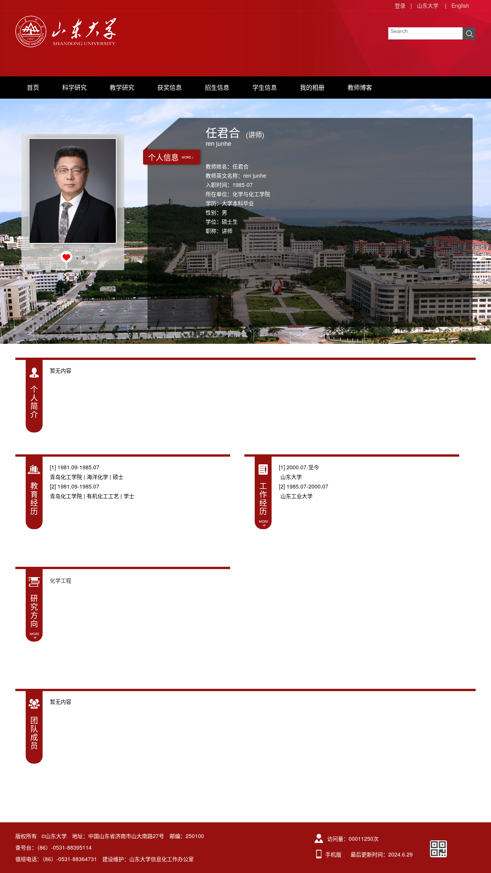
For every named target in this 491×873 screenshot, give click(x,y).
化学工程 (60, 580)
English (460, 5)
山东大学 (427, 5)
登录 (400, 5)
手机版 (333, 854)
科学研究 (74, 87)
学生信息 (264, 87)
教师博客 (360, 87)
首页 (33, 87)
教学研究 (122, 87)
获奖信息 (169, 87)
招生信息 (217, 87)
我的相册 (312, 87)
